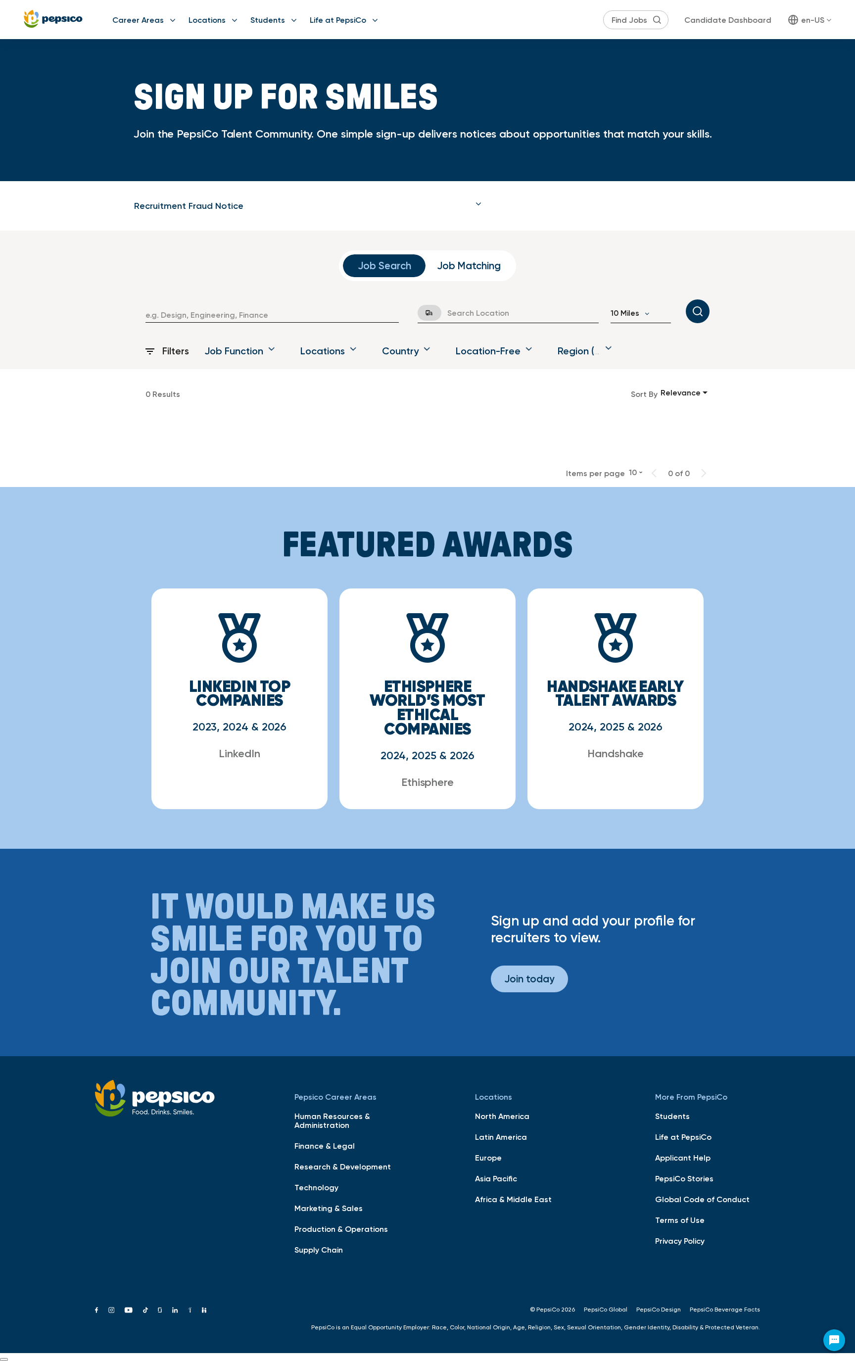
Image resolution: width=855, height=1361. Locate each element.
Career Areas (138, 20)
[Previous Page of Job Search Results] (654, 473)
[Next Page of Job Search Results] (704, 473)
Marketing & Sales (328, 1208)
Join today (529, 978)
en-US (812, 20)
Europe (488, 1157)
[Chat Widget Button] (834, 1340)
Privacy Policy (680, 1240)
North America (502, 1116)
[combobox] (272, 314)
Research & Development (342, 1166)
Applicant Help (683, 1157)
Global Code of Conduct (702, 1199)
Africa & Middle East (513, 1199)
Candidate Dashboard (727, 20)
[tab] (307, 206)
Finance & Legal (324, 1145)
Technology (316, 1187)
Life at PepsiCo (338, 20)
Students (267, 20)
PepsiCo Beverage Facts (725, 1310)
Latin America (501, 1136)
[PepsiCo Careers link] (53, 19)
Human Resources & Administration (332, 1120)
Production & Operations (341, 1228)
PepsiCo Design (658, 1310)
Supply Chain (318, 1249)
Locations (207, 20)
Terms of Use (680, 1219)
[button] (307, 206)
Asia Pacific (496, 1178)
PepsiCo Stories (684, 1178)
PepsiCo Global (605, 1310)
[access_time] (424, 312)
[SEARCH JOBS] (698, 311)
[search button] (657, 20)
